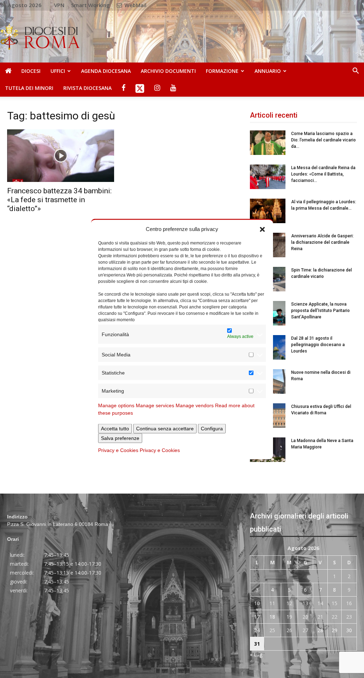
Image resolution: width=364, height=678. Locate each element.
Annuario (268, 71)
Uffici (57, 71)
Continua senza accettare (165, 428)
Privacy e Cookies (118, 450)
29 (334, 630)
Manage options (116, 405)
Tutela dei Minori (29, 88)
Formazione (222, 71)
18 (272, 616)
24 (257, 630)
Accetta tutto (115, 428)
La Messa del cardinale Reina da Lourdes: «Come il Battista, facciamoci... (323, 174)
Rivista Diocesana (87, 88)
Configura (212, 428)
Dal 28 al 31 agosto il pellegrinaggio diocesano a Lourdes (318, 345)
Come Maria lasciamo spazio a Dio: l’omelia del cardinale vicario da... (323, 140)
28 (320, 630)
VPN (59, 5)
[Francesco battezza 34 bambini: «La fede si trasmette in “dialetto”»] (60, 155)
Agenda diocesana (106, 71)
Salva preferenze (120, 438)
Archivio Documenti (168, 71)
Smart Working (90, 5)
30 (349, 630)
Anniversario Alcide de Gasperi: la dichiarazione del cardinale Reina (322, 242)
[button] (262, 228)
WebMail (134, 5)
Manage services (155, 405)
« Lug (256, 654)
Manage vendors (195, 405)
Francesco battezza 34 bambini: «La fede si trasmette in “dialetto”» (59, 200)
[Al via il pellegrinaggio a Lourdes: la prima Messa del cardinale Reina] (267, 211)
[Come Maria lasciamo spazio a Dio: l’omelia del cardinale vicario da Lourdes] (267, 142)
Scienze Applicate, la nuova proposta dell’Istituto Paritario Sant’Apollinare (320, 310)
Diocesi (31, 71)
